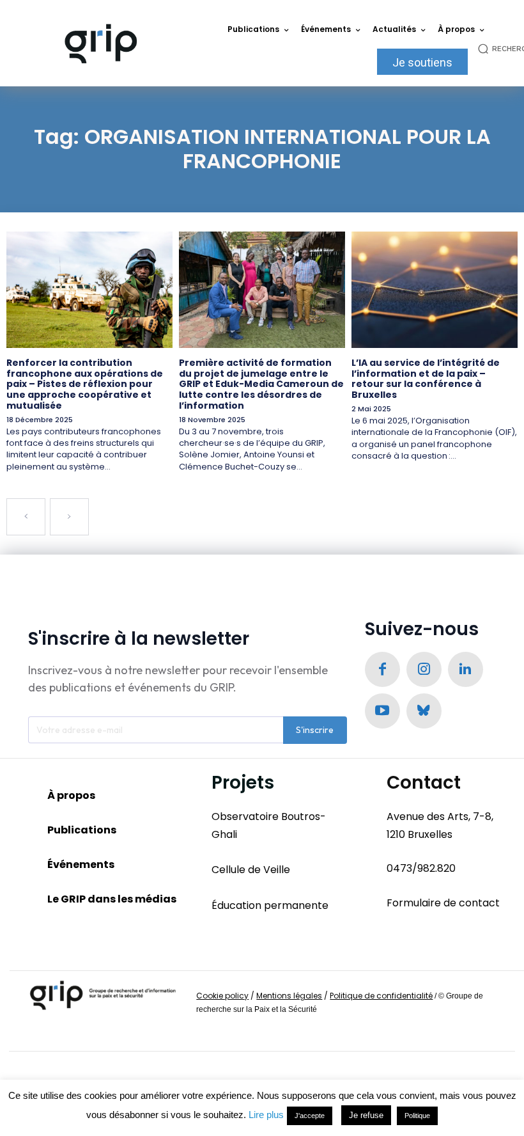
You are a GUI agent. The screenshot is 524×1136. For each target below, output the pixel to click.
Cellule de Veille (251, 869)
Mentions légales (289, 995)
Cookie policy (222, 995)
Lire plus (266, 1114)
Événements (80, 864)
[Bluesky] (424, 711)
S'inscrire (315, 730)
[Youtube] (382, 711)
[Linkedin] (465, 669)
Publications (81, 830)
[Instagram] (424, 669)
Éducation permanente (270, 905)
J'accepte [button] (310, 1115)
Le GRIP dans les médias (111, 899)
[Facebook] (382, 669)
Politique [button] (417, 1115)
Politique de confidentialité (381, 995)
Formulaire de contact (443, 902)
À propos (71, 795)
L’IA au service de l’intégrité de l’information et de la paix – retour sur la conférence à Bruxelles (425, 378)
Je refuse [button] (366, 1115)
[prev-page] (25, 516)
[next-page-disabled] (69, 516)
